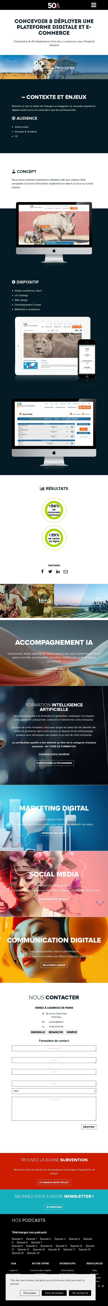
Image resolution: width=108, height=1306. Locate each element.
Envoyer (88, 1127)
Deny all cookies (54, 1293)
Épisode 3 (60, 1238)
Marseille (38, 1032)
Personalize (29, 1293)
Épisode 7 (36, 1242)
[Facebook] (98, 1286)
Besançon (56, 1032)
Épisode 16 (54, 1249)
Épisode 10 (46, 1245)
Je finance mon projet (54, 1182)
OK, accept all (80, 1293)
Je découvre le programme (54, 763)
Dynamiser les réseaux (54, 899)
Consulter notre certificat (54, 754)
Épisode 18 (84, 1249)
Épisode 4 (74, 1238)
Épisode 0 (17, 1238)
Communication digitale (40, 1270)
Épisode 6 (22, 1242)
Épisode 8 (17, 1245)
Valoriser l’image (54, 965)
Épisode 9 (31, 1245)
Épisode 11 (61, 1245)
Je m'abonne (54, 1207)
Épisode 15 (39, 1249)
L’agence (14, 1270)
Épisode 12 (76, 1245)
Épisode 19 (17, 1253)
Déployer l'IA (54, 669)
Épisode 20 (33, 1253)
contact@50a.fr (56, 1022)
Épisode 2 (45, 1238)
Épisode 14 (23, 1249)
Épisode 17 (69, 1249)
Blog (95, 1270)
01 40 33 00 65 (56, 1026)
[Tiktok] (102, 1286)
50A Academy (67, 1270)
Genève (72, 1032)
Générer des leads (54, 833)
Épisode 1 (31, 1238)
